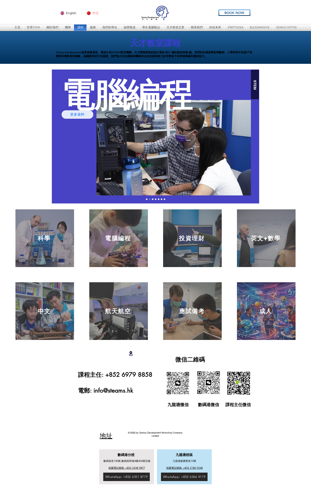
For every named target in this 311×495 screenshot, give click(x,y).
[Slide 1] (146, 199)
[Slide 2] (149, 199)
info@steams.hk (113, 390)
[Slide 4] (155, 199)
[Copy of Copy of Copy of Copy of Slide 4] (164, 199)
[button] (93, 28)
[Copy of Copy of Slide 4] (161, 199)
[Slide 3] (152, 199)
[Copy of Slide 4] (158, 199)
